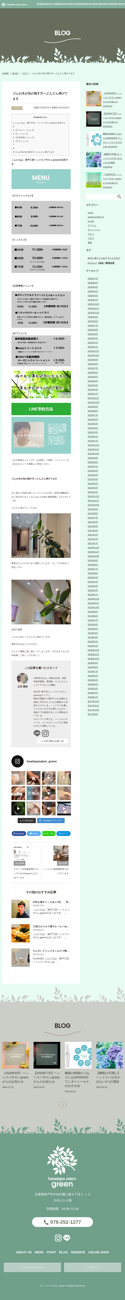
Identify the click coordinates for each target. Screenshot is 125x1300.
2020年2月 (93, 590)
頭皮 (102, 263)
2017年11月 (93, 705)
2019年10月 (93, 607)
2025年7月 (93, 325)
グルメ (91, 234)
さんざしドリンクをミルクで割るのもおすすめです (61, 951)
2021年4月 (93, 530)
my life (91, 221)
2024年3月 (93, 385)
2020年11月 (93, 552)
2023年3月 (93, 432)
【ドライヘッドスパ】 (24, 130)
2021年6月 (93, 522)
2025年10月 (93, 312)
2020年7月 (93, 569)
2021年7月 (93, 518)
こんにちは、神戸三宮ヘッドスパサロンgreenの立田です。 (40, 123)
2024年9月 (93, 359)
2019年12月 (93, 599)
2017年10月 (93, 710)
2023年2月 (93, 436)
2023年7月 (93, 415)
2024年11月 (93, 351)
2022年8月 (93, 462)
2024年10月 (93, 355)
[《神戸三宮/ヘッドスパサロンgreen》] (18, 778)
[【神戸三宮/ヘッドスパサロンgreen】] (49, 793)
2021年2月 (93, 539)
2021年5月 (93, 526)
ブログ (25, 73)
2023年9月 (93, 406)
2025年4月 (93, 338)
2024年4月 (93, 381)
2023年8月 (93, 411)
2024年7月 (93, 368)
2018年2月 (93, 693)
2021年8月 (93, 513)
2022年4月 (93, 479)
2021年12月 (93, 496)
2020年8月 (93, 565)
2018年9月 (93, 663)
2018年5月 (93, 680)
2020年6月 (93, 573)
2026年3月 (93, 295)
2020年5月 (93, 577)
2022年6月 (93, 471)
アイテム (92, 225)
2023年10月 (93, 402)
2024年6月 (93, 372)
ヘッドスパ (114, 258)
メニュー (93, 263)
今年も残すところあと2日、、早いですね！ (56, 902)
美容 (90, 242)
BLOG (15, 73)
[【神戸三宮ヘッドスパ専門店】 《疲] (64, 808)
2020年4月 (93, 582)
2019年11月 (93, 603)
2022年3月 (93, 483)
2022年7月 (93, 466)
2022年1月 (93, 492)
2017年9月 (93, 714)
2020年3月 (93, 586)
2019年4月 (93, 633)
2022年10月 (93, 453)
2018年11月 (93, 654)
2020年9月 (93, 560)
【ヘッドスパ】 (21, 134)
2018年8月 (93, 667)
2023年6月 (93, 419)
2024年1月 (93, 394)
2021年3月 (93, 535)
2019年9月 (93, 611)
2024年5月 (93, 377)
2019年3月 (93, 637)
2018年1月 (93, 697)
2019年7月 (93, 620)
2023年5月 (93, 424)
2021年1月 (93, 543)
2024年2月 (93, 389)
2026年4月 (93, 291)
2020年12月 (93, 547)
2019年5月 (93, 629)
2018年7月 (93, 671)
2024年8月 (93, 364)
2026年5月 (93, 287)
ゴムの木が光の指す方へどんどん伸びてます (33, 152)
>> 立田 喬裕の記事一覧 (52, 741)
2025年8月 (93, 321)
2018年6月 (93, 676)
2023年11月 (93, 398)
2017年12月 (93, 701)
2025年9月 (93, 317)
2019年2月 (93, 641)
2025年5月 (93, 334)
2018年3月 (93, 688)
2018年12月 (93, 650)
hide (44, 117)
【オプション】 (21, 141)
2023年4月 (93, 428)
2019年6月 (93, 624)
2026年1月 (93, 300)
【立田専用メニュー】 (24, 137)
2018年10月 (93, 658)
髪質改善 (110, 263)
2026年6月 (93, 283)
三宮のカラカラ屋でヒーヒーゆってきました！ (58, 926)
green (90, 212)
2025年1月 (93, 347)
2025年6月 (93, 330)
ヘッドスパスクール (32, 1267)
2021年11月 (93, 500)
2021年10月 (93, 505)
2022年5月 (93, 475)
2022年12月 (93, 445)
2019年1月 (93, 646)
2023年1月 (93, 441)
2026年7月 (93, 278)
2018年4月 (93, 684)
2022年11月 (93, 449)
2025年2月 (93, 342)
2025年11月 (93, 308)
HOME (5, 73)
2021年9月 (93, 509)
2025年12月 (93, 304)
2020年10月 (93, 556)
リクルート (93, 1267)
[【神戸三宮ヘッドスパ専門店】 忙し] (18, 808)
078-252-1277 (65, 1222)
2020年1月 (93, 594)
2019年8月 (93, 616)
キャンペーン (94, 230)
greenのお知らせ (96, 217)
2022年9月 (93, 458)
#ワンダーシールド (98, 258)
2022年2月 (93, 488)
